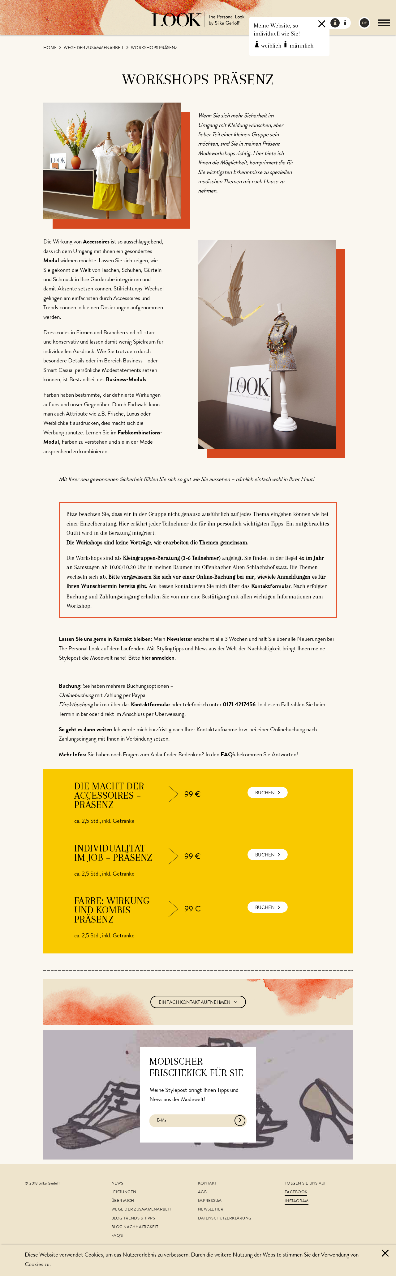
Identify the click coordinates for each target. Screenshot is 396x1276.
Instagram (296, 1201)
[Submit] (240, 1120)
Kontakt (207, 1184)
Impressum (210, 1201)
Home (50, 48)
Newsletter (211, 1210)
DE (364, 23)
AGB (202, 1192)
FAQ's (117, 1236)
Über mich (122, 1201)
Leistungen (123, 1192)
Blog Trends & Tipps (133, 1219)
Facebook (296, 1192)
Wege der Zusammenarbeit (94, 48)
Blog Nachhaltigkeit (134, 1227)
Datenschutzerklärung (225, 1219)
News (117, 1184)
